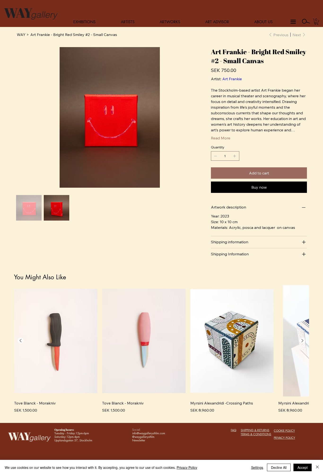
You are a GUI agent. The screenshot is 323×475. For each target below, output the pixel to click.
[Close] (317, 467)
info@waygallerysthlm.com (148, 433)
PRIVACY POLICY (284, 438)
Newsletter (138, 440)
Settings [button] (257, 467)
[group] (161, 352)
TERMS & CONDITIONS (256, 434)
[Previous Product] (20, 340)
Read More (220, 138)
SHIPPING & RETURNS (255, 430)
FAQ (233, 430)
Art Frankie (232, 78)
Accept (302, 467)
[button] (316, 22)
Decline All (279, 467)
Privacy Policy (187, 467)
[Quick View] (55, 340)
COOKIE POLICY (284, 431)
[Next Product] (302, 340)
